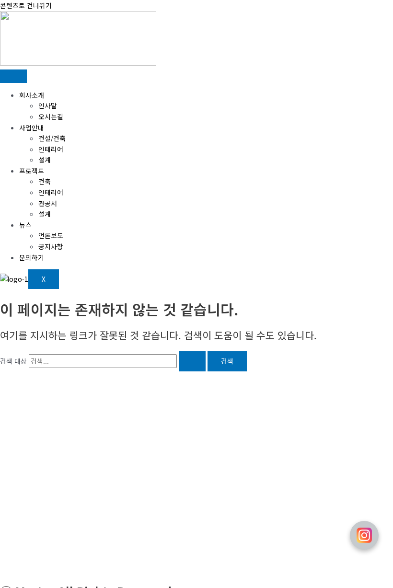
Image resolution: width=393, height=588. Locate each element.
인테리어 (50, 149)
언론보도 (50, 235)
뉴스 (25, 225)
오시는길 (50, 116)
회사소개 (31, 95)
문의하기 (31, 257)
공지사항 (50, 246)
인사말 (47, 105)
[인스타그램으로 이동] (364, 535)
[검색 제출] (192, 361)
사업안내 (31, 127)
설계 (44, 159)
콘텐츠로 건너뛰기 (26, 5)
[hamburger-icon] (13, 76)
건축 (44, 181)
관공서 (47, 203)
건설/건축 (52, 138)
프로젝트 (31, 170)
